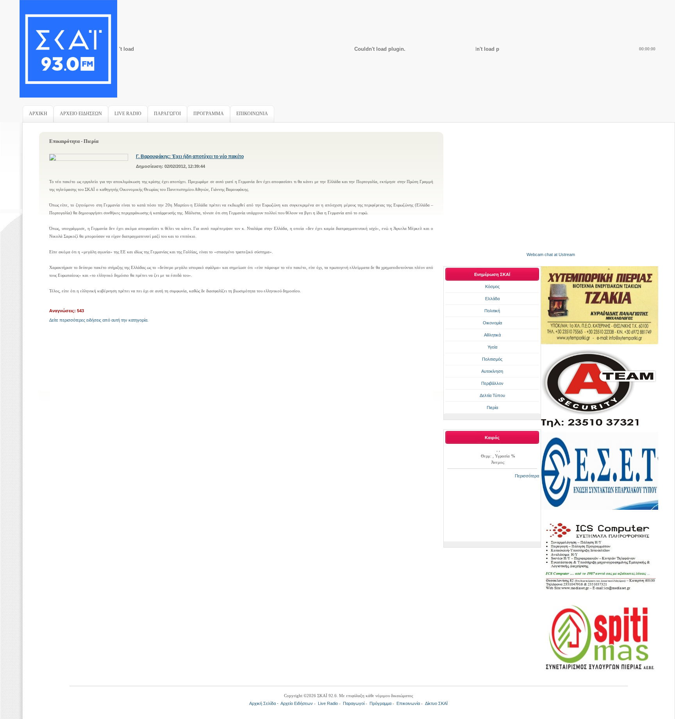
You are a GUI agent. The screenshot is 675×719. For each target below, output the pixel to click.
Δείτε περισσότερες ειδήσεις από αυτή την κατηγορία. (98, 320)
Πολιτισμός (492, 359)
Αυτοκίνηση (492, 371)
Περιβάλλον (492, 383)
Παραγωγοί (353, 703)
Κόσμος (492, 286)
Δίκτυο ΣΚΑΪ (436, 703)
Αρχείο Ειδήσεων (296, 703)
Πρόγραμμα (380, 703)
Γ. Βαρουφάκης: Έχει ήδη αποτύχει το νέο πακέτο (190, 156)
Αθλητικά (492, 335)
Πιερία (492, 407)
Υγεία (492, 347)
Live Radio (328, 703)
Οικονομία (492, 322)
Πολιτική (492, 310)
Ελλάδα (492, 298)
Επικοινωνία (408, 703)
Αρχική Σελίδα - (264, 703)
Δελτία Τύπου (492, 395)
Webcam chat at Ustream (551, 254)
